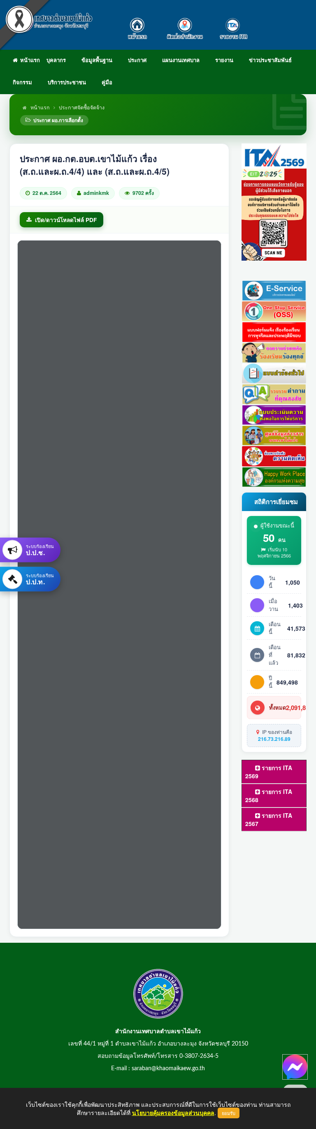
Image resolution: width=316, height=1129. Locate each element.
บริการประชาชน (67, 83)
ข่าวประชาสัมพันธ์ (270, 60)
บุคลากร (56, 60)
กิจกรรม (22, 83)
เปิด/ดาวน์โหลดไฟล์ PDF (66, 220)
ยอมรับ (228, 1113)
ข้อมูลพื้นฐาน (96, 60)
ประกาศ (137, 60)
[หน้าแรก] (139, 24)
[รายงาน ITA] (232, 24)
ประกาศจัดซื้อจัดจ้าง (82, 107)
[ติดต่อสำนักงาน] (184, 24)
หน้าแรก (29, 60)
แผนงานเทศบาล (181, 60)
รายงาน (224, 60)
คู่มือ (107, 83)
